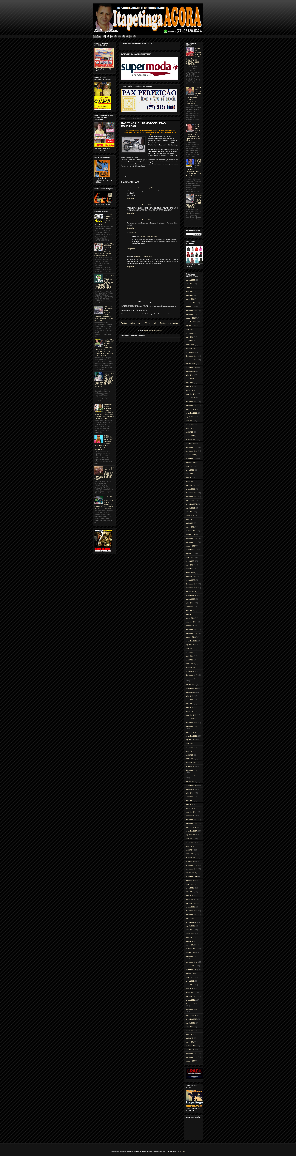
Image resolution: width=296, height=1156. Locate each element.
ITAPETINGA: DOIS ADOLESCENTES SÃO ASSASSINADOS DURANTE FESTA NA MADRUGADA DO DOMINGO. (104, 380)
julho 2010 (189, 1027)
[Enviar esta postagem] (125, 176)
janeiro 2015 (190, 816)
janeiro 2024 (190, 398)
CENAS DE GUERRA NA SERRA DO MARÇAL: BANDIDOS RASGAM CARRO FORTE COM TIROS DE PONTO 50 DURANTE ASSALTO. (104, 313)
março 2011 (190, 992)
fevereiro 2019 (191, 622)
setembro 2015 (191, 785)
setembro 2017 (191, 688)
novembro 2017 (191, 679)
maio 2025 (190, 337)
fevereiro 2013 (191, 903)
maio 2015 (190, 801)
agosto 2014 (190, 835)
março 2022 (190, 481)
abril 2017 (189, 707)
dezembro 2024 (191, 356)
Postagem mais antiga (169, 323)
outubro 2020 (191, 546)
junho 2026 (190, 288)
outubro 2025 (191, 318)
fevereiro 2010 (191, 1046)
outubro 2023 (191, 409)
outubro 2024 (191, 364)
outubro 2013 (191, 873)
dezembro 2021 (191, 493)
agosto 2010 (190, 1023)
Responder (130, 198)
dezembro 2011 (191, 956)
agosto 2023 (190, 417)
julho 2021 (189, 512)
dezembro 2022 (191, 447)
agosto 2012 (190, 926)
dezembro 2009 (191, 1053)
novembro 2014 (191, 823)
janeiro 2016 (190, 766)
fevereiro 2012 (191, 949)
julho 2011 (189, 977)
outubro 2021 (191, 500)
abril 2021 (189, 523)
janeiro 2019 (190, 626)
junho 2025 (190, 333)
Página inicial (150, 323)
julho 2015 (189, 793)
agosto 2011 (190, 973)
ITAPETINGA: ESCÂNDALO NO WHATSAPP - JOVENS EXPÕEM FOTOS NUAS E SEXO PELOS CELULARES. (104, 282)
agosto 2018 (190, 645)
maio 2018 (190, 656)
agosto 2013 (190, 880)
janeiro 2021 (190, 534)
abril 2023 (189, 432)
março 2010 (190, 1042)
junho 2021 (190, 516)
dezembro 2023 (191, 402)
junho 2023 (190, 424)
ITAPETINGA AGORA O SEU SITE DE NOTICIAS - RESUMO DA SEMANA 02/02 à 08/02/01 (103, 250)
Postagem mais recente (130, 323)
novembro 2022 (191, 451)
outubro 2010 (191, 1015)
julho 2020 (189, 557)
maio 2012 (190, 937)
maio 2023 (190, 428)
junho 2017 (190, 700)
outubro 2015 (191, 782)
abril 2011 (189, 989)
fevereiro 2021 (191, 531)
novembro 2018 (191, 633)
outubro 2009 (191, 1061)
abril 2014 (189, 850)
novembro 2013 (191, 869)
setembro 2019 (191, 595)
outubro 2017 (191, 685)
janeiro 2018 (190, 671)
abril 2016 (189, 755)
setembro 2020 (191, 550)
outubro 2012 (191, 918)
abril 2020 (189, 569)
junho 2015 (190, 797)
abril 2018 (189, 660)
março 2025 (190, 345)
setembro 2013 (191, 876)
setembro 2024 (191, 367)
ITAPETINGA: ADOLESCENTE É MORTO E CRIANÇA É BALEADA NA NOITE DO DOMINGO (104, 502)
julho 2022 (189, 466)
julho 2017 (189, 696)
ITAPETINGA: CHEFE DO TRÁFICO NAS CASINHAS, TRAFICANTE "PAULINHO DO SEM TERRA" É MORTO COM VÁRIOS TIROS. (104, 347)
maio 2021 (190, 519)
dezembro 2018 (191, 629)
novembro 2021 (191, 497)
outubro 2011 (191, 966)
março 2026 (190, 299)
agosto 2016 (190, 740)
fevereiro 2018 (191, 667)
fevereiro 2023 (191, 440)
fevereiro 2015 (191, 812)
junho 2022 (190, 470)
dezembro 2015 (191, 770)
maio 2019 (190, 610)
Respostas (132, 232)
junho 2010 (190, 1030)
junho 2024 (190, 379)
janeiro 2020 (190, 580)
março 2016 (190, 759)
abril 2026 (189, 295)
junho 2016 (190, 747)
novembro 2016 (191, 726)
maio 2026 (190, 291)
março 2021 (190, 527)
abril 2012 (189, 941)
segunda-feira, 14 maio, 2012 (143, 188)
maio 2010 (190, 1034)
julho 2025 (189, 329)
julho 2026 (189, 284)
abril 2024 (189, 386)
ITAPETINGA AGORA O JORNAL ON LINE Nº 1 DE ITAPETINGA (103, 219)
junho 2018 (190, 652)
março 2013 (190, 899)
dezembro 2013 (191, 865)
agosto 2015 (190, 789)
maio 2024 (190, 383)
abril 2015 (189, 804)
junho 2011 (190, 981)
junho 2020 (190, 561)
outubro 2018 (191, 637)
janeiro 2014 (190, 861)
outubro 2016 (191, 732)
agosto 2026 (190, 280)
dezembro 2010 (191, 1004)
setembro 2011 (191, 970)
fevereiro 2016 (191, 762)
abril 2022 (189, 478)
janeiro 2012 (190, 952)
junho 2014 (190, 842)
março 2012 (190, 945)
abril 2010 (189, 1038)
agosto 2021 (190, 508)
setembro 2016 (191, 736)
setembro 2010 (191, 1019)
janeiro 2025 (190, 352)
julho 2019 (189, 603)
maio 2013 (190, 892)
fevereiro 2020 (191, 576)
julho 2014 (189, 838)
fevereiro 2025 (191, 348)
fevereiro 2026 (191, 303)
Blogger (182, 1151)
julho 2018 (189, 648)
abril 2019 (189, 614)
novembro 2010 (191, 1010)
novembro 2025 (191, 314)
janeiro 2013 (190, 907)
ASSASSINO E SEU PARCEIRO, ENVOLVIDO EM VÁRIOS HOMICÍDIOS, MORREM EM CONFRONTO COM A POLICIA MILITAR (103, 411)
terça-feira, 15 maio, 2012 (142, 205)
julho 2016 (189, 743)
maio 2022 (190, 474)
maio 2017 (190, 704)
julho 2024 (189, 375)
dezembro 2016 (191, 723)
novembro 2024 (191, 360)
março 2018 (190, 664)
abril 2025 (189, 341)
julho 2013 (189, 884)
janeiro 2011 (190, 1000)
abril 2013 (189, 895)
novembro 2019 (191, 588)
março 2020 (190, 572)
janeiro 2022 (190, 489)
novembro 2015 (191, 776)
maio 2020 (190, 565)
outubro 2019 (191, 591)
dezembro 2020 (191, 538)
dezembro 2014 (191, 820)
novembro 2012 (191, 914)
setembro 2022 (191, 459)
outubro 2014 (191, 827)
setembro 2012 (191, 922)
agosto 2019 (190, 599)
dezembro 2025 (191, 310)
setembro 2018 (191, 641)
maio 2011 (189, 985)
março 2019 (190, 618)
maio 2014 (190, 846)
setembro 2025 (191, 322)
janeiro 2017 (190, 719)
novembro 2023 (191, 405)
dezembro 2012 (191, 911)
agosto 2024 (190, 371)
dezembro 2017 (191, 675)
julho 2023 (189, 421)
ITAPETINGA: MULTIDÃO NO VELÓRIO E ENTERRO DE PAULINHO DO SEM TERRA (104, 473)
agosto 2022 (190, 462)
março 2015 (190, 808)
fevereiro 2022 (191, 485)
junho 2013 (190, 888)
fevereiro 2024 (191, 394)
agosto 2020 (190, 553)
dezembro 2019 (191, 584)
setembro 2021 (191, 504)
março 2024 (190, 390)
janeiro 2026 (190, 307)
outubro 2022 (191, 455)
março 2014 (190, 854)
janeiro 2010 (190, 1049)
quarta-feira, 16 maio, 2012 (143, 256)
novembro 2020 (191, 542)
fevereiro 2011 (191, 996)
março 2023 (190, 436)
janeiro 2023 (190, 443)
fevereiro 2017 (191, 715)
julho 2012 (189, 930)
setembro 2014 (191, 831)
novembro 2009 (191, 1057)
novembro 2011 (191, 962)
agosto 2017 (190, 692)
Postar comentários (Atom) (153, 330)
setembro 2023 (191, 413)
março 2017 (190, 711)
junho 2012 (190, 933)
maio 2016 (190, 751)
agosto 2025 (190, 326)
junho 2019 (190, 607)
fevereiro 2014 (191, 857)
